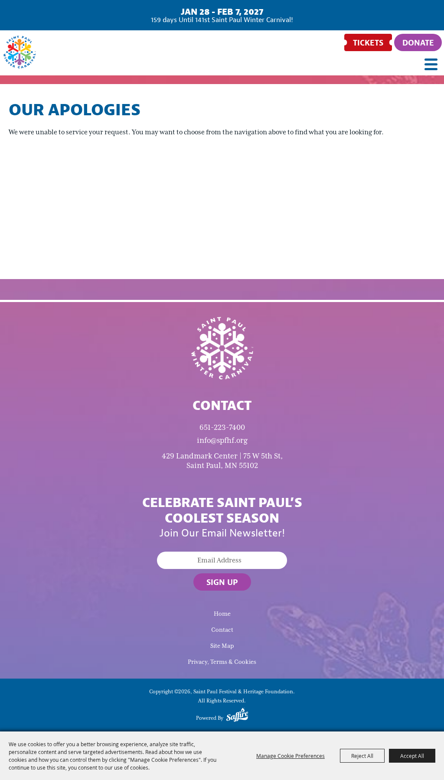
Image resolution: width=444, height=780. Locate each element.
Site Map (222, 646)
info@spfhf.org (222, 440)
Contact (222, 630)
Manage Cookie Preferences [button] (290, 755)
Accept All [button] (412, 755)
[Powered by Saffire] (237, 716)
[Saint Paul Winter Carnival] (222, 347)
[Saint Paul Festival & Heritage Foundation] (19, 52)
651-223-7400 (222, 427)
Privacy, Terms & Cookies (222, 662)
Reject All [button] (362, 755)
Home (222, 614)
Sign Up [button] (222, 582)
